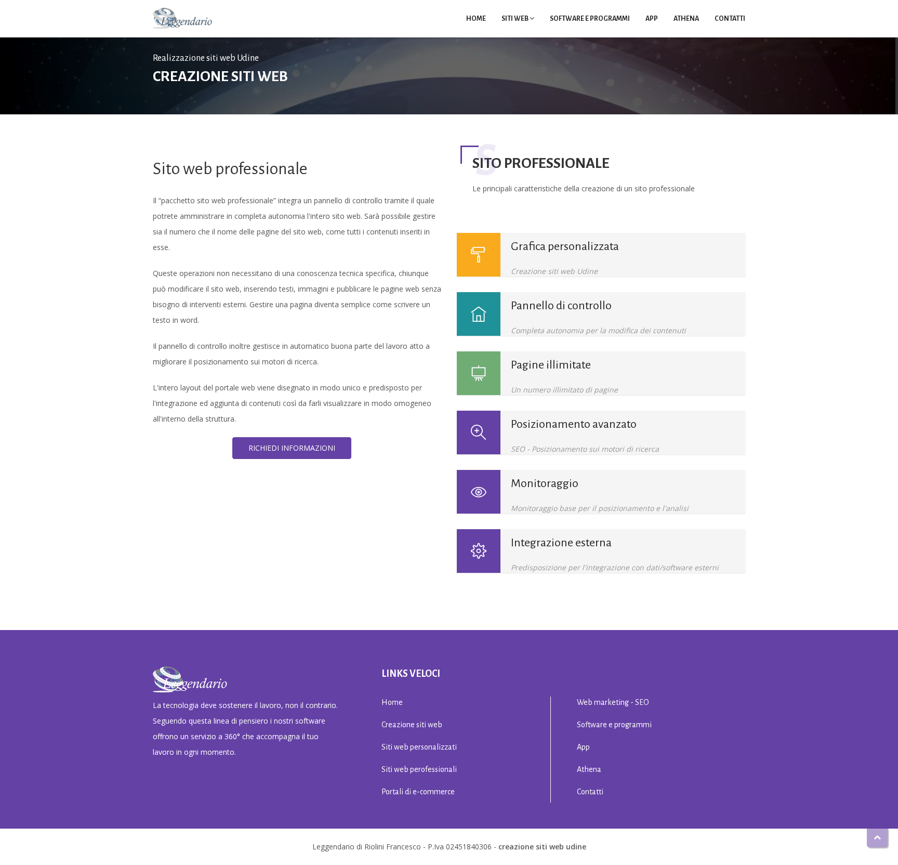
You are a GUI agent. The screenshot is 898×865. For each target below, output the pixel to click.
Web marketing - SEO (613, 702)
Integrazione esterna (561, 542)
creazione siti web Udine (542, 846)
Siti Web (515, 18)
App (651, 18)
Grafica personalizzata (565, 246)
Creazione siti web (411, 724)
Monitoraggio (544, 483)
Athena (686, 18)
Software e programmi (590, 18)
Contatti (730, 18)
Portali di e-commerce (418, 792)
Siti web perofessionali (419, 769)
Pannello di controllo (561, 305)
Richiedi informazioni (291, 448)
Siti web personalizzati (419, 747)
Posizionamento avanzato (574, 424)
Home (476, 18)
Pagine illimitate (551, 365)
